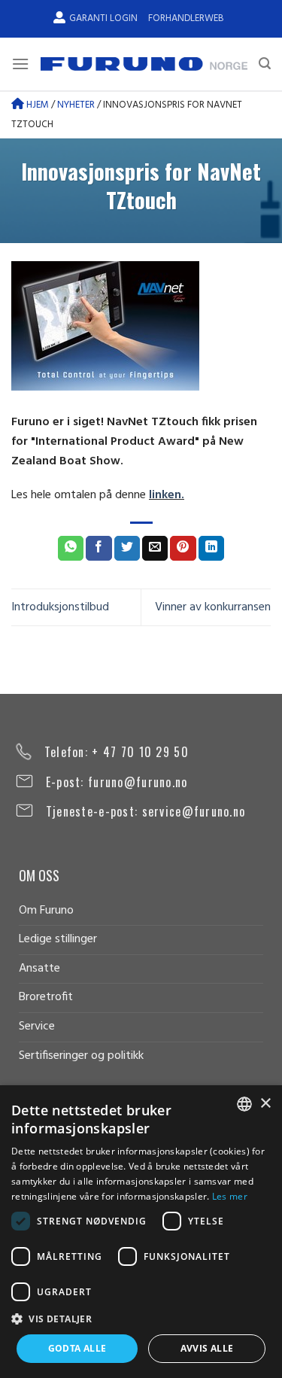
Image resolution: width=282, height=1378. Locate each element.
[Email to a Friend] (155, 548)
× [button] (265, 1103)
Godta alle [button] (77, 1348)
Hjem (36, 105)
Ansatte (39, 968)
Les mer (229, 1196)
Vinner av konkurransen (213, 607)
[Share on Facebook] (98, 548)
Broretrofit (46, 997)
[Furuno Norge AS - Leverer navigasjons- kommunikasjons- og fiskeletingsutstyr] (144, 64)
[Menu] (20, 63)
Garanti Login (103, 18)
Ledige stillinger (58, 939)
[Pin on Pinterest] (183, 548)
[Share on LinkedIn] (211, 548)
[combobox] (244, 1104)
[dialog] (141, 1231)
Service (37, 1026)
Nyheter (76, 105)
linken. (166, 495)
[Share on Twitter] (127, 548)
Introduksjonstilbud (60, 607)
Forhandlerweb (185, 18)
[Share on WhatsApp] (70, 548)
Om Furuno (46, 910)
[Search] (265, 63)
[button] (141, 1319)
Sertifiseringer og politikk (81, 1056)
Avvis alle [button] (207, 1348)
